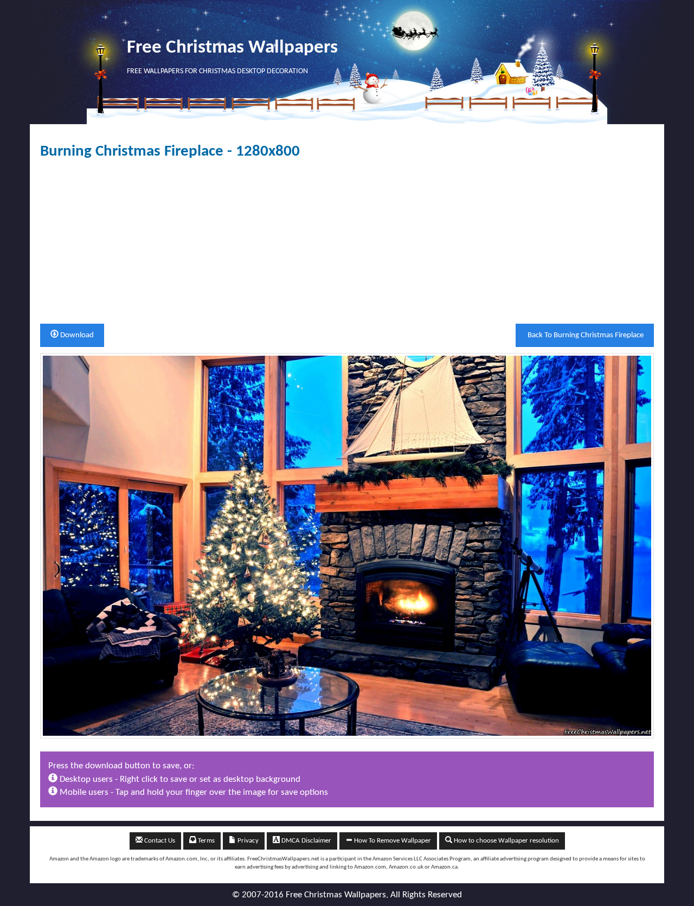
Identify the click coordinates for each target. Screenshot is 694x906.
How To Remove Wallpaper (391, 840)
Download (76, 335)
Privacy (247, 840)
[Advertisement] (347, 242)
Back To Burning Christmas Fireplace (585, 335)
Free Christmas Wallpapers (232, 47)
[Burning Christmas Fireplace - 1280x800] (347, 545)
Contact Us (159, 840)
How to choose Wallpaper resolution (505, 840)
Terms (205, 840)
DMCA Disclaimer (305, 840)
